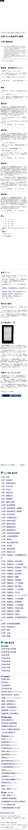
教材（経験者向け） (9, 704)
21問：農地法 (7, 539)
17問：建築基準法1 (9, 527)
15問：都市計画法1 (9, 521)
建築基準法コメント (9, 754)
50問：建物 (6, 636)
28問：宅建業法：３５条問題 (12, 564)
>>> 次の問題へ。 (7, 236)
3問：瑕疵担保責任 (9, 483)
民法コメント (7, 739)
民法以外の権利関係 (9, 723)
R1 (20, 32)
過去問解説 (17, 32)
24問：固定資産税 (8, 549)
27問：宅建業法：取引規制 (12, 561)
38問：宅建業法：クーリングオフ (14, 595)
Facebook (16, 395)
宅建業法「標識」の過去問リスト (12, 296)
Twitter (12, 822)
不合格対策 (6, 685)
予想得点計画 (7, 688)
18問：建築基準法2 (9, 530)
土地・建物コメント (9, 789)
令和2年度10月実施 (9, 649)
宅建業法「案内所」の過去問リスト (12, 293)
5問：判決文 (6, 489)
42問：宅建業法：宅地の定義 (12, 608)
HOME (8, 32)
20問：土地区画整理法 (10, 536)
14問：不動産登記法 (9, 517)
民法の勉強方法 (7, 720)
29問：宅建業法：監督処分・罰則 (14, 567)
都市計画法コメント (9, 751)
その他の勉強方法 (8, 732)
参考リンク (9, 98)
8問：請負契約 (7, 499)
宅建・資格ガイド (8, 795)
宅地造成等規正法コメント (12, 764)
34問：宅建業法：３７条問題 (12, 583)
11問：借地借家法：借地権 (12, 508)
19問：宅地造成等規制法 (11, 533)
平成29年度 (6, 661)
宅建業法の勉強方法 (9, 726)
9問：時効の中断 (8, 502)
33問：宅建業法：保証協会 (12, 580)
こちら (9, 277)
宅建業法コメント (8, 776)
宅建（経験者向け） (13, 315)
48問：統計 (6, 630)
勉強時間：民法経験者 (10, 713)
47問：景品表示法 (8, 627)
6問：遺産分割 (7, 492)
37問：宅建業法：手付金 (11, 592)
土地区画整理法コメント (11, 767)
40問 (24, 32)
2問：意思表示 (7, 480)
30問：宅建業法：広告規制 (12, 570)
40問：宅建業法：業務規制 (12, 602)
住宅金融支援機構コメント (12, 779)
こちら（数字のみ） (18, 80)
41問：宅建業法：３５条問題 (12, 605)
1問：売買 (5, 477)
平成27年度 (6, 667)
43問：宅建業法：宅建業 (11, 611)
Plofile (8, 822)
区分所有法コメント (9, 745)
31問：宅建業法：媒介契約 (12, 574)
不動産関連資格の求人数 (11, 808)
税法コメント (7, 770)
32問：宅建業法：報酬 (10, 577)
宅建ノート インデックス (11, 698)
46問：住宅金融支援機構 (11, 624)
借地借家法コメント (9, 742)
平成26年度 (6, 671)
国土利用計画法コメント (11, 761)
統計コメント (7, 786)
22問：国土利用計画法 (10, 542)
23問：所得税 (7, 546)
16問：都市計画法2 (9, 524)
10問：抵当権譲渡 (8, 505)
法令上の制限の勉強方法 (11, 729)
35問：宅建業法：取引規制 (12, 586)
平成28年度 (6, 664)
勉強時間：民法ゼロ (9, 710)
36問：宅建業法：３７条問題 (12, 589)
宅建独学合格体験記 (9, 798)
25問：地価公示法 (8, 552)
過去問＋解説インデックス (12, 692)
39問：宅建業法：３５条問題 (12, 599)
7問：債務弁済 (7, 496)
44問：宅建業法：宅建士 (11, 614)
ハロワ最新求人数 (8, 805)
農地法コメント (8, 757)
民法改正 (5, 682)
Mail (16, 822)
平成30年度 (6, 658)
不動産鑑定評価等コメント (12, 773)
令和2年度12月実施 (9, 652)
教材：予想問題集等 (9, 707)
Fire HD (19, 355)
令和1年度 (5, 655)
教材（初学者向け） (9, 701)
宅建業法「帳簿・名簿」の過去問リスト (14, 291)
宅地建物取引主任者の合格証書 (13, 801)
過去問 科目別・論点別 (10, 695)
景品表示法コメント (9, 782)
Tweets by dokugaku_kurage (7, 812)
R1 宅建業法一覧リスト (17, 280)
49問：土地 (6, 633)
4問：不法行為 (7, 486)
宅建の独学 (12, 32)
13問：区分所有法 (8, 514)
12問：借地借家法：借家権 (12, 511)
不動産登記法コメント (10, 748)
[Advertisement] (14, 16)
